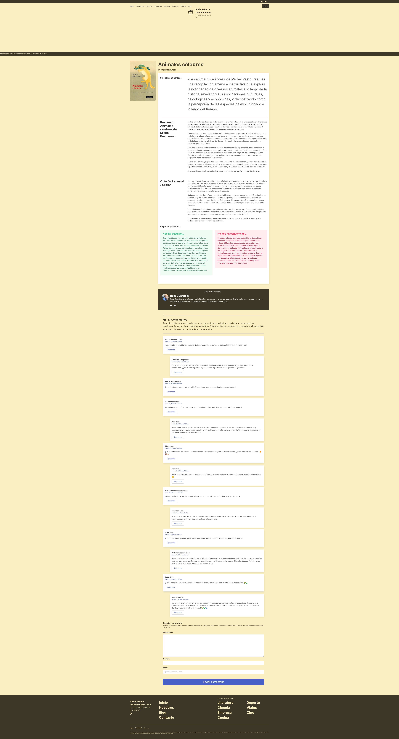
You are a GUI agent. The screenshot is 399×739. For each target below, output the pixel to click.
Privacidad (138, 728)
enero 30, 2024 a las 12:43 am (174, 493)
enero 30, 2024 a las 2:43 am (180, 513)
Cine (190, 6)
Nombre (166, 659)
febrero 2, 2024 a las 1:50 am (173, 579)
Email (165, 668)
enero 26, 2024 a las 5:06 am (173, 383)
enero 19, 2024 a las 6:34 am (180, 362)
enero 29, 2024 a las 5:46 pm (180, 471)
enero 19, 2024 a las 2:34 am (173, 341)
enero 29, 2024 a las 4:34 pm (180, 424)
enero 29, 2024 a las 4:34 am (173, 404)
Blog (162, 712)
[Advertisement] (199, 36)
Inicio (132, 6)
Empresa (158, 6)
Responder (171, 350)
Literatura (140, 6)
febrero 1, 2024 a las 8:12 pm (180, 555)
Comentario (168, 632)
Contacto (166, 717)
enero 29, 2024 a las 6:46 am (173, 448)
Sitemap (146, 728)
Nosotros (166, 707)
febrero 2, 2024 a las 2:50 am (180, 599)
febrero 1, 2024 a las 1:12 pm (173, 535)
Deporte (175, 6)
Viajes (183, 6)
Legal (131, 728)
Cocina (167, 6)
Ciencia (149, 6)
